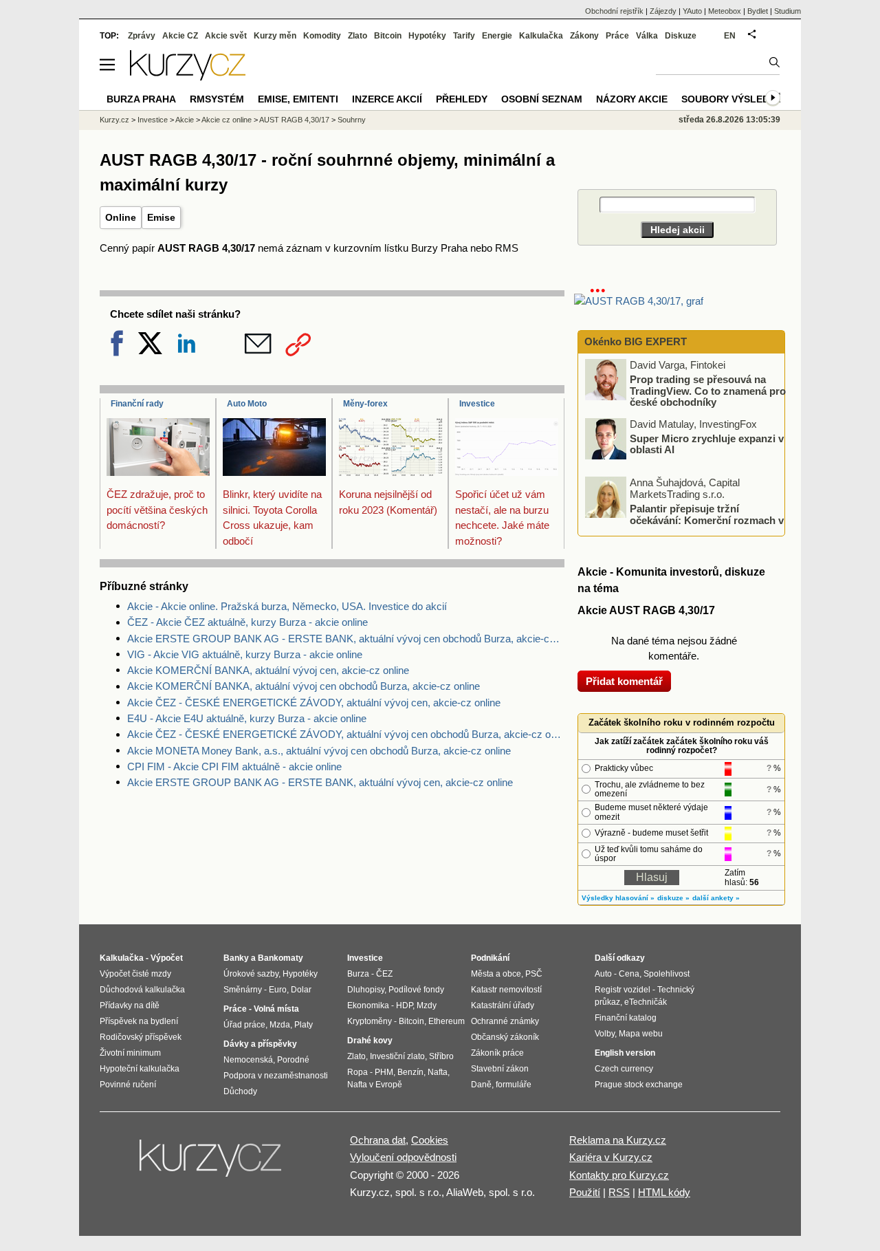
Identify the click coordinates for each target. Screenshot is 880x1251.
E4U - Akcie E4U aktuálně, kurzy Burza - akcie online (246, 718)
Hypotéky (427, 36)
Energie (497, 36)
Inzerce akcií (387, 99)
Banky (236, 958)
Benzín (410, 1072)
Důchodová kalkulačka (142, 989)
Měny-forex (365, 404)
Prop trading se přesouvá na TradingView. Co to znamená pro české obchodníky (708, 390)
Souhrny (352, 120)
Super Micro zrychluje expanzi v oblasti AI (707, 443)
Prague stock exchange (639, 1084)
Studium (787, 11)
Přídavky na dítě (130, 1005)
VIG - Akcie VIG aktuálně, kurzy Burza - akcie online (244, 654)
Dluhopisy (365, 989)
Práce (617, 36)
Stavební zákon (500, 1069)
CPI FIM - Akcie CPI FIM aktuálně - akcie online (234, 766)
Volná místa (276, 1009)
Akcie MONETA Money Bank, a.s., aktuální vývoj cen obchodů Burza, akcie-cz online (319, 751)
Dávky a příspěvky (260, 1044)
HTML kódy (664, 1192)
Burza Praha (141, 99)
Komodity (322, 36)
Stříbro (441, 1056)
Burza (358, 974)
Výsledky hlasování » (618, 898)
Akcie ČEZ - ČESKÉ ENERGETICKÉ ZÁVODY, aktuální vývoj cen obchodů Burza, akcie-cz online (345, 734)
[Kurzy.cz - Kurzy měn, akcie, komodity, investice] (187, 77)
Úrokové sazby (250, 974)
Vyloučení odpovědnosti (403, 1157)
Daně (481, 1084)
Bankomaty (280, 958)
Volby (605, 1033)
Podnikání (490, 958)
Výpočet (167, 958)
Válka (647, 36)
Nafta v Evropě (374, 1084)
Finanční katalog (626, 1018)
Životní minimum (130, 1053)
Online (120, 217)
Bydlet (757, 11)
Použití (584, 1192)
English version (625, 1053)
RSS (619, 1192)
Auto (603, 974)
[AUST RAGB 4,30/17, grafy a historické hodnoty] (638, 301)
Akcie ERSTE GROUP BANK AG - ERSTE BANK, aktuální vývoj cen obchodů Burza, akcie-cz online (345, 638)
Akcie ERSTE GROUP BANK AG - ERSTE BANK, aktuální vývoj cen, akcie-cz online (320, 782)
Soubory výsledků (732, 99)
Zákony (584, 36)
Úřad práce (244, 1025)
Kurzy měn (275, 36)
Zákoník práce (497, 1053)
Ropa (357, 1072)
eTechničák (645, 1002)
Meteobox (724, 11)
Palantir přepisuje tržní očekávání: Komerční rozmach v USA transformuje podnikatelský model (685, 520)
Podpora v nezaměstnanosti (275, 1075)
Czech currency (624, 1069)
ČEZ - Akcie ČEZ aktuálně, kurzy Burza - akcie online (247, 622)
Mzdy (427, 1005)
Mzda (280, 1025)
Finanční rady (137, 404)
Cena (629, 974)
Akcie (184, 120)
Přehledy (461, 99)
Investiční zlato (397, 1056)
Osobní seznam (541, 99)
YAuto (692, 11)
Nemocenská (248, 1060)
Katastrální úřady (502, 1005)
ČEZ (384, 974)
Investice (477, 404)
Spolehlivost (667, 974)
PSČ (533, 974)
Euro (278, 989)
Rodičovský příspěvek (141, 1037)
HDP (404, 1005)
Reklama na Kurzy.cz (617, 1140)
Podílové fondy (416, 989)
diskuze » (673, 898)
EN (730, 36)
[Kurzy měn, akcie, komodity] (212, 1164)
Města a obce (496, 974)
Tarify (464, 36)
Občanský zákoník (505, 1037)
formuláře (513, 1084)
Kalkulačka (541, 36)
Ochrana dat (378, 1140)
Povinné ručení (128, 1084)
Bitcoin (388, 36)
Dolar (301, 989)
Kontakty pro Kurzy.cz (619, 1175)
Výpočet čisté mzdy (135, 974)
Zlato (357, 36)
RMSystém (217, 99)
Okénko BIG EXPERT (634, 341)
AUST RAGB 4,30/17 (294, 120)
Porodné (293, 1060)
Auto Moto (247, 404)
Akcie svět (226, 36)
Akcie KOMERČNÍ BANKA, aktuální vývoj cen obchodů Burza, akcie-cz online (303, 686)
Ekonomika (368, 1005)
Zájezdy (663, 11)
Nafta (438, 1072)
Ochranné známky (505, 1021)
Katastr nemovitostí (506, 989)
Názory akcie (632, 99)
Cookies (429, 1140)
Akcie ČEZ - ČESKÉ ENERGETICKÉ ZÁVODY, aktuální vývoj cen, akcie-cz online (313, 702)
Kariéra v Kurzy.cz (610, 1157)
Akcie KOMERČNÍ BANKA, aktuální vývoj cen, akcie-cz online (268, 670)
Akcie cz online (226, 120)
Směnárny (242, 989)
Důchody (240, 1091)
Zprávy (141, 36)
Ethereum (446, 1021)
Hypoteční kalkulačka (139, 1069)
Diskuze (680, 36)
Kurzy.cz (114, 120)
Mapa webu (641, 1033)
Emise (161, 217)
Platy (303, 1025)
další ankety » (716, 898)
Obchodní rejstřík (614, 11)
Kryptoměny (369, 1021)
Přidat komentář (624, 681)
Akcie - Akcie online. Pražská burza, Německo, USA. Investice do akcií (287, 606)
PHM (384, 1072)
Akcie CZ (180, 36)
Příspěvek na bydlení (139, 1021)
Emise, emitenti (298, 99)
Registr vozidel (622, 989)
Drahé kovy (370, 1040)
